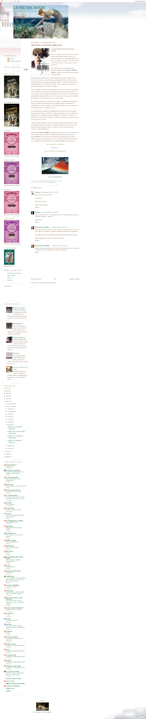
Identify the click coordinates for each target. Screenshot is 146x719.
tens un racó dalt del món (13, 490)
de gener (10, 448)
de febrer (10, 446)
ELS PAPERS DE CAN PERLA (14, 521)
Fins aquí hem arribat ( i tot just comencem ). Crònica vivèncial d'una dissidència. (15, 602)
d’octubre (10, 409)
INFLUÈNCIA (16, 353)
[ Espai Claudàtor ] (11, 465)
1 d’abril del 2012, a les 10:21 (60, 245)
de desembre (11, 403)
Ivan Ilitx (8, 553)
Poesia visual (9, 484)
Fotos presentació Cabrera (14, 273)
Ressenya (9, 280)
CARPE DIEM (10, 576)
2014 (7, 396)
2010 (7, 454)
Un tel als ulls (9, 613)
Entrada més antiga (74, 279)
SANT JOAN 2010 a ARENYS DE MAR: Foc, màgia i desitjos (15, 673)
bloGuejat (8, 503)
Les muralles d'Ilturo (12, 495)
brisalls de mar (10, 688)
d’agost (10, 414)
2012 (7, 401)
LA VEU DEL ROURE (29, 7)
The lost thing (9, 572)
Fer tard (8, 633)
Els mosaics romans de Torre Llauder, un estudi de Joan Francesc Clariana (15, 497)
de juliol (10, 417)
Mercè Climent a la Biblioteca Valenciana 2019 (13, 560)
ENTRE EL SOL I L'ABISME (13, 609)
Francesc (37, 192)
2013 (7, 399)
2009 (7, 457)
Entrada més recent (36, 279)
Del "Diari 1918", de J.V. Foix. (13, 491)
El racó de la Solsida (11, 637)
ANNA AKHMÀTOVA (12, 542)
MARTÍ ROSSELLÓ (17, 324)
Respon (37, 207)
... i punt (8, 615)
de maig (10, 422)
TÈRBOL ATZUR (11, 540)
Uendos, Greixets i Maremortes (14, 608)
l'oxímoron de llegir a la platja (13, 509)
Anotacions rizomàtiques (13, 686)
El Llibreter (9, 631)
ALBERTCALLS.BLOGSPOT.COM (15, 645)
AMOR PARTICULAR (12, 522)
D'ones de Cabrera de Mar (13, 678)
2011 (7, 451)
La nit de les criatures (11, 586)
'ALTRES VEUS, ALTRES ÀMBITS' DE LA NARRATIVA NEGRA (15, 592)
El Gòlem (8, 660)
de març (10, 424)
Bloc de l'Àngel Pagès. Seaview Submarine (14, 598)
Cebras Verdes (10, 681)
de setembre (11, 411)
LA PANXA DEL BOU (12, 477)
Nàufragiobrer (10, 546)
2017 (7, 388)
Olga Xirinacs (10, 526)
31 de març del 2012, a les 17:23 (49, 192)
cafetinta (8, 691)
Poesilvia (8, 619)
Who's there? (9, 551)
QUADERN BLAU (11, 533)
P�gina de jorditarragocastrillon (15, 683)
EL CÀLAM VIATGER (12, 671)
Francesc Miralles (72, 70)
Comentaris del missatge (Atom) (47, 282)
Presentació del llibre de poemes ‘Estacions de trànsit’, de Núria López (15, 626)
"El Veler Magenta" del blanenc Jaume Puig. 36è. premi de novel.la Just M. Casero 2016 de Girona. (15, 579)
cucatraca (8, 514)
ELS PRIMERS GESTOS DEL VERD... (14, 557)
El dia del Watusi (10, 504)
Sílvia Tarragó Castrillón (42, 227)
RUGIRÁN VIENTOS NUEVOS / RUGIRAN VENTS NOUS (14, 472)
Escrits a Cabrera (11, 644)
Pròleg (9, 278)
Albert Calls (11, 59)
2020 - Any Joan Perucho (12, 547)
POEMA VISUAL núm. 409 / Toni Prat (16, 486)
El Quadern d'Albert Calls (13, 666)
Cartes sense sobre (11, 655)
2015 (7, 393)
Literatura (51, 182)
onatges (8, 565)
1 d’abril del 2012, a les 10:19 (60, 227)
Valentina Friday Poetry (12, 620)
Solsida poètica (9, 466)
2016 (7, 391)
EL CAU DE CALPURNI (13, 470)
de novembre (11, 406)
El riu (7, 649)
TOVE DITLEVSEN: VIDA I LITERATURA (13, 479)
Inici (55, 279)
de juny (10, 419)
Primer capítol (11, 275)
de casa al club (10, 508)
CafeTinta (8, 624)
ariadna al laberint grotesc (13, 571)
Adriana (37, 212)
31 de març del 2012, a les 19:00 (49, 212)
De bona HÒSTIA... (11, 567)
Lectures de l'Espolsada (12, 585)
